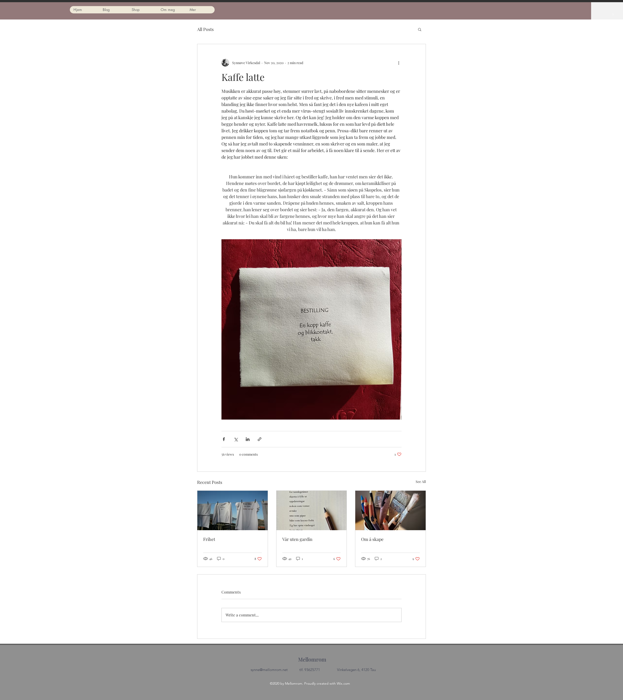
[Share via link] (259, 439)
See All (421, 481)
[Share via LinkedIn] (247, 439)
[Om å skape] (390, 510)
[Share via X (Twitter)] (235, 439)
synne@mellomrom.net (269, 669)
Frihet (209, 539)
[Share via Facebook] (223, 439)
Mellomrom (312, 659)
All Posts (205, 29)
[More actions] (399, 63)
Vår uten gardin (297, 539)
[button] (613, 14)
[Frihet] (232, 510)
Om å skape (372, 539)
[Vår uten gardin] (311, 510)
